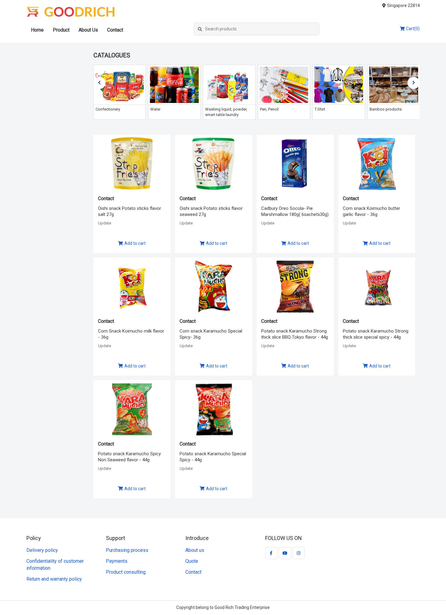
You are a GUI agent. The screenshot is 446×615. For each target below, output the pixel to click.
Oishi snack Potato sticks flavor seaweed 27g (211, 211)
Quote (191, 561)
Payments (116, 561)
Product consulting (126, 572)
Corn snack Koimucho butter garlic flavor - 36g (371, 211)
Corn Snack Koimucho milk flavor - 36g (131, 334)
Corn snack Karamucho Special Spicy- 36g (211, 334)
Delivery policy (42, 550)
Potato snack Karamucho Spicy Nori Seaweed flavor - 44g (129, 457)
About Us (88, 30)
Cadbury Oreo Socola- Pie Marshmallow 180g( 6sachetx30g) (295, 211)
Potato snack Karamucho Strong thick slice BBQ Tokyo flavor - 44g (294, 334)
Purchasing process (127, 550)
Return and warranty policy (54, 579)
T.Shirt (320, 109)
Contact (115, 30)
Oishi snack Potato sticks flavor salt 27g (129, 211)
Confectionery (108, 109)
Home (37, 30)
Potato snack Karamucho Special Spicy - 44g (213, 457)
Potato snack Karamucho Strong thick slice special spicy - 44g (375, 334)
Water (155, 109)
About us (194, 550)
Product (61, 30)
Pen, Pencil (269, 109)
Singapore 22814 (403, 5)
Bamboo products (386, 109)
